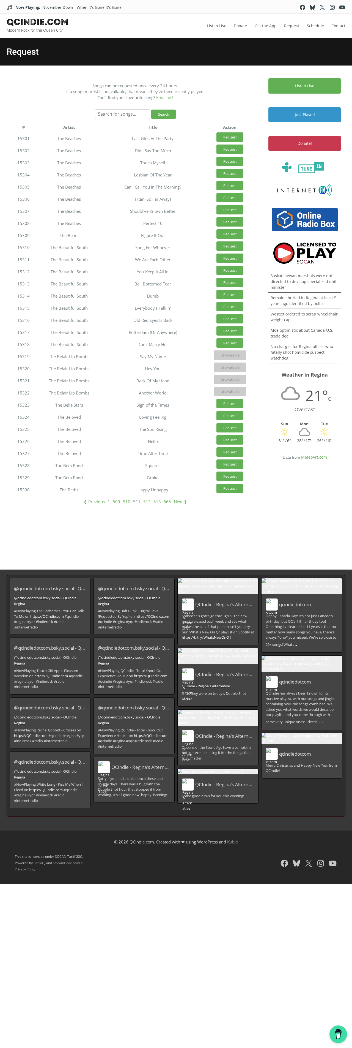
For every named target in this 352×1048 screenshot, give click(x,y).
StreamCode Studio (67, 863)
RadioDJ (39, 863)
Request (230, 137)
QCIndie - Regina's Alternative (143, 767)
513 (157, 501)
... (295, 644)
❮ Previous (94, 501)
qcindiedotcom (295, 604)
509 (116, 501)
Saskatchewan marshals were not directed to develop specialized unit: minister (304, 281)
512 (147, 501)
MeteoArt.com (314, 457)
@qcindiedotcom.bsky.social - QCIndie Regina (62, 588)
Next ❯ (180, 501)
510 (126, 501)
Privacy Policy (25, 869)
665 (167, 501)
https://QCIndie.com (47, 616)
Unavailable (230, 355)
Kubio (232, 842)
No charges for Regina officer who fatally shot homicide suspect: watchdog (302, 352)
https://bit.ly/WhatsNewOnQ (205, 637)
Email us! (164, 97)
